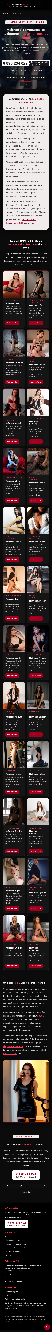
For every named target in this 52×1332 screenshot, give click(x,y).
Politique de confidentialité (15, 1299)
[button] (45, 5)
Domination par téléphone (16, 77)
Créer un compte (11, 1278)
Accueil (5, 14)
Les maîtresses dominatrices (16, 1244)
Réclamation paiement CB (15, 1281)
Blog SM (8, 1255)
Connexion (9, 1274)
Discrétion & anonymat (13, 1251)
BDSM (41, 1016)
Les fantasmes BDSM (37, 77)
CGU (7, 1295)
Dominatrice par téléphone (15, 1241)
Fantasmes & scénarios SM (15, 1248)
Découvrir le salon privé (14, 1270)
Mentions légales (11, 1292)
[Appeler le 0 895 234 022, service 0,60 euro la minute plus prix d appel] (26, 63)
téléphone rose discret (13, 1046)
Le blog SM (26, 84)
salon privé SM (10, 1053)
